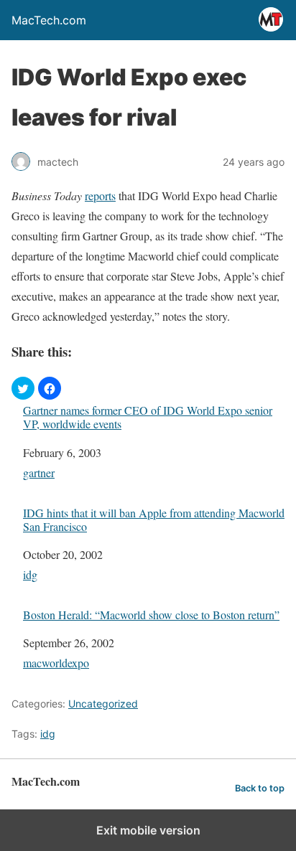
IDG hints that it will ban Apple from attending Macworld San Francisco (154, 519)
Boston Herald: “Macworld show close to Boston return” (151, 614)
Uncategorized (103, 703)
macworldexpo (56, 662)
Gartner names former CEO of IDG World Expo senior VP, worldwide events (147, 417)
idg (30, 574)
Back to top (260, 788)
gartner (39, 472)
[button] (22, 388)
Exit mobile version (148, 830)
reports (100, 195)
